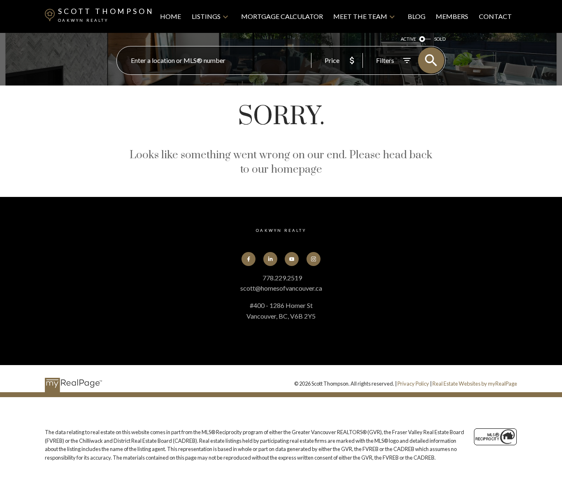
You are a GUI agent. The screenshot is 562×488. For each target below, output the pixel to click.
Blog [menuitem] (416, 16)
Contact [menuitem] (495, 16)
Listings (206, 16)
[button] (248, 259)
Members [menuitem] (452, 16)
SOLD (440, 39)
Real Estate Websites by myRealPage (474, 383)
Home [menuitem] (170, 16)
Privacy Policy (413, 383)
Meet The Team (360, 16)
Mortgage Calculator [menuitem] (282, 16)
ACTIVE (408, 39)
